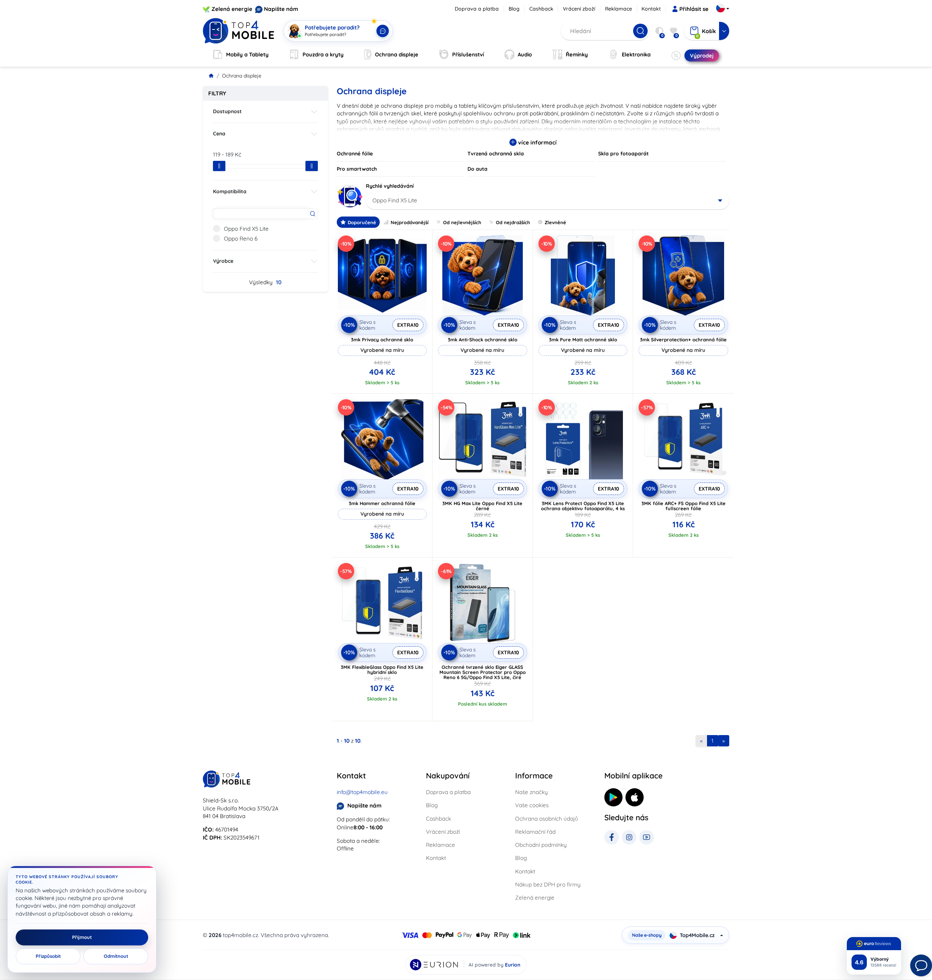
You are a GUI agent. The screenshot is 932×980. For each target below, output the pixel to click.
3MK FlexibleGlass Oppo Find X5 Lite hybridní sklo (382, 669)
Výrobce (223, 261)
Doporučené (362, 222)
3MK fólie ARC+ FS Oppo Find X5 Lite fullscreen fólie (683, 505)
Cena (219, 133)
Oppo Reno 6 (240, 238)
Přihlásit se (693, 8)
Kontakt (651, 8)
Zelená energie (232, 8)
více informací (537, 142)
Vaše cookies (532, 805)
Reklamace (618, 8)
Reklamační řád (535, 831)
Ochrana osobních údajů (546, 818)
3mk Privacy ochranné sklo (382, 339)
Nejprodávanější (410, 222)
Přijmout (82, 937)
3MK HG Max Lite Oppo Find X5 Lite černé (482, 505)
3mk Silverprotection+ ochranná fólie (683, 339)
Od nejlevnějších (462, 222)
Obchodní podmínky (541, 844)
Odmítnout (116, 956)
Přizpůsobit (48, 956)
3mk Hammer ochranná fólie (382, 503)
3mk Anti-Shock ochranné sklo (482, 339)
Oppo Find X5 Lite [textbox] (394, 200)
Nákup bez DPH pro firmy (548, 884)
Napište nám (281, 8)
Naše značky (531, 792)
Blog (514, 8)
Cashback (541, 8)
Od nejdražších (513, 222)
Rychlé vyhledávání (390, 186)
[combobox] (548, 200)
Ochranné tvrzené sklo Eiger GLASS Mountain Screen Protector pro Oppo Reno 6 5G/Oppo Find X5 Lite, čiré (482, 672)
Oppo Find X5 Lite (246, 228)
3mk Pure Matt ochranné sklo (583, 339)
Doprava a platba (477, 8)
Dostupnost (227, 111)
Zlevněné (555, 222)
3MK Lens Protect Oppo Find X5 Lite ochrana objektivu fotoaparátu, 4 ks (583, 505)
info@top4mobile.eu (362, 792)
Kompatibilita (229, 191)
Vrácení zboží (579, 8)
